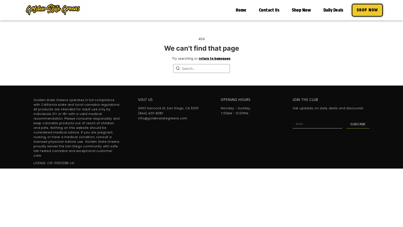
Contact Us (269, 10)
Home (241, 10)
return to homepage (214, 59)
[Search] (177, 69)
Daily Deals (333, 10)
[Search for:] (201, 68)
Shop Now (301, 10)
